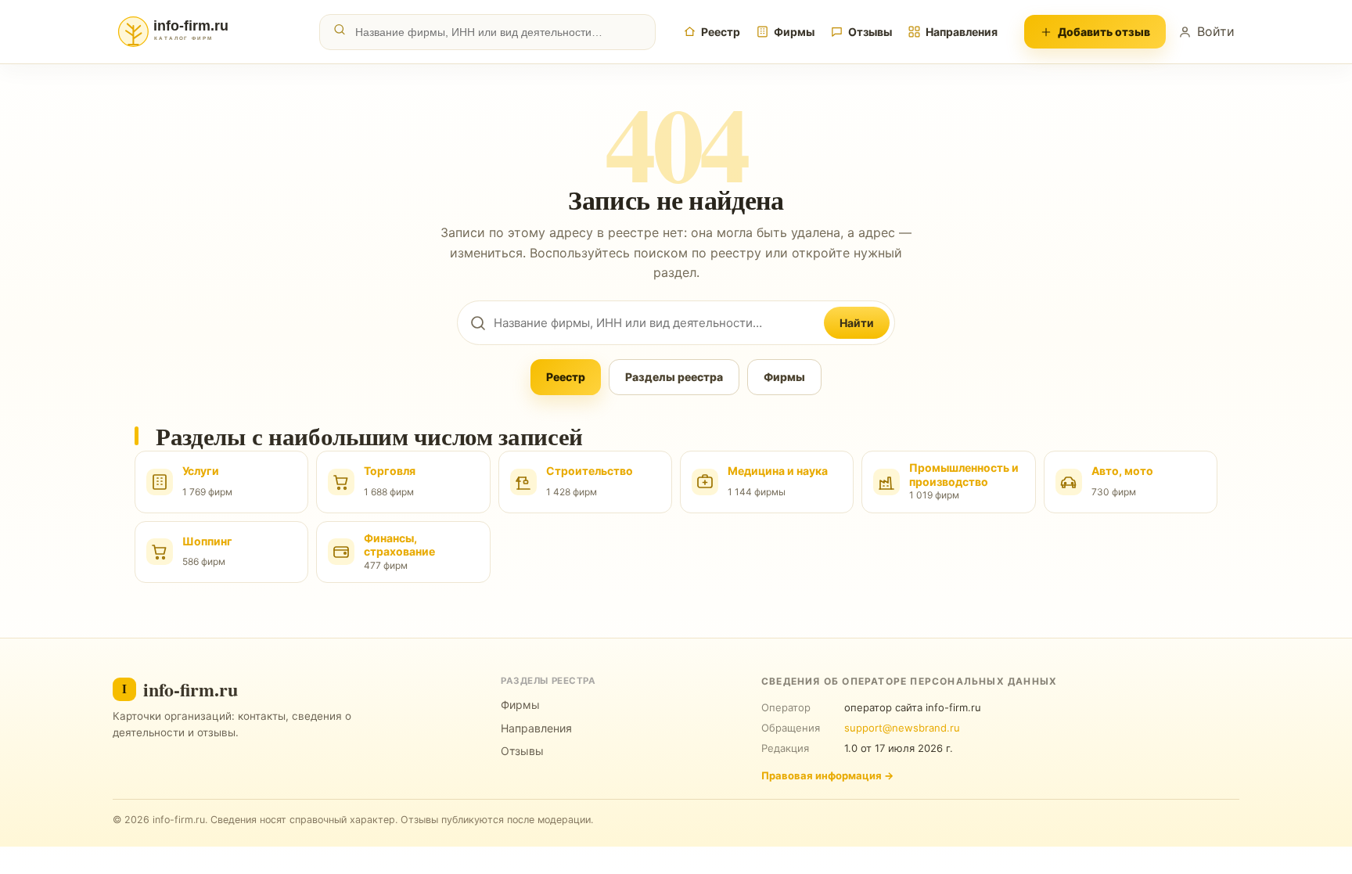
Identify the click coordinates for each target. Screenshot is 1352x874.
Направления (962, 31)
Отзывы (870, 31)
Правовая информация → (827, 775)
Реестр (720, 31)
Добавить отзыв (1104, 31)
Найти (857, 322)
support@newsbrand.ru (902, 727)
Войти (1216, 31)
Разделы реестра (674, 376)
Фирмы (794, 31)
